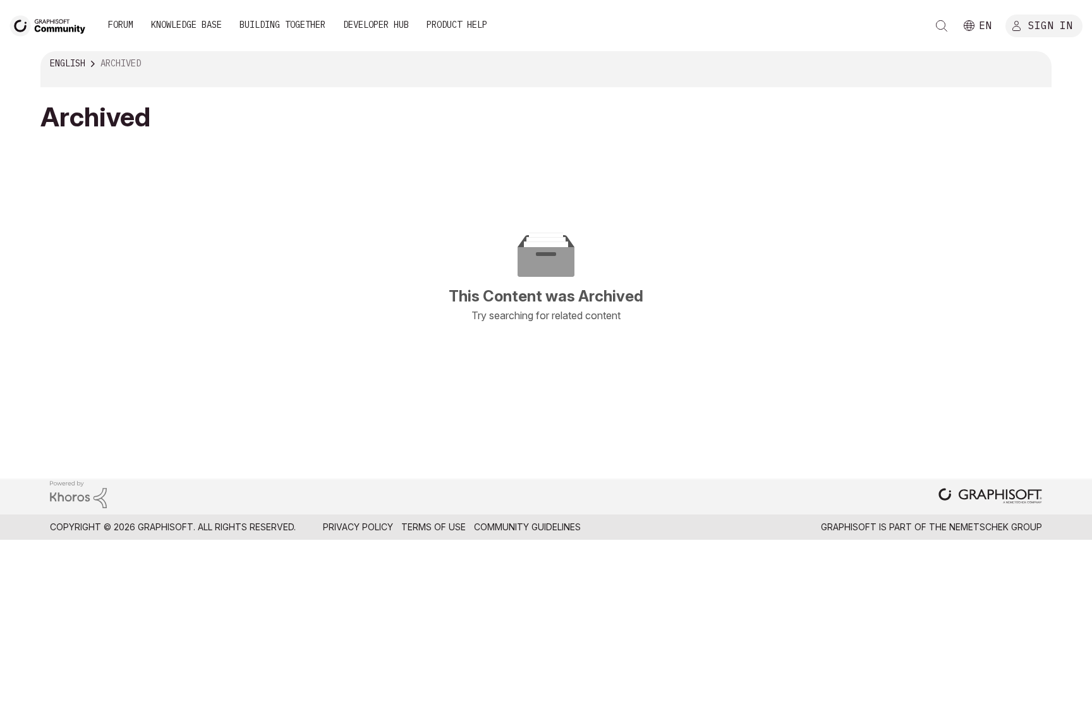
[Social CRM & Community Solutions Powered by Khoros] (78, 494)
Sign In (1050, 24)
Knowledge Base (186, 24)
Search (941, 26)
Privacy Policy (358, 526)
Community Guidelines (527, 526)
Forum (120, 24)
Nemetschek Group (995, 526)
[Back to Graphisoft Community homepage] (51, 24)
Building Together (282, 24)
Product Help (457, 24)
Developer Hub (376, 24)
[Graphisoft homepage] (990, 497)
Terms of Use (433, 526)
